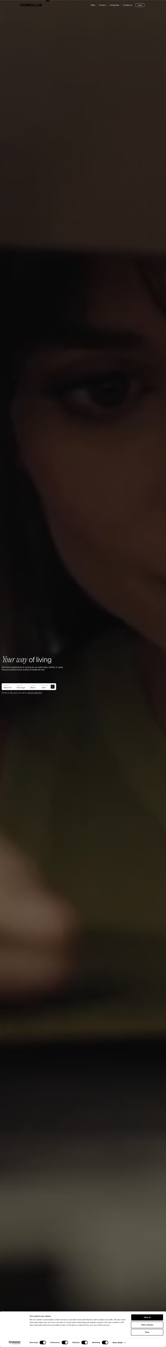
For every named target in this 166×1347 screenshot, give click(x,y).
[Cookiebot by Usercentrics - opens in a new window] (15, 1342)
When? (33, 688)
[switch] (65, 1342)
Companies (114, 5)
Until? (44, 688)
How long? (21, 688)
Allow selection (147, 1325)
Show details (117, 1343)
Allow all (147, 1317)
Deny (147, 1332)
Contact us (127, 5)
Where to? (8, 688)
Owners (102, 5)
